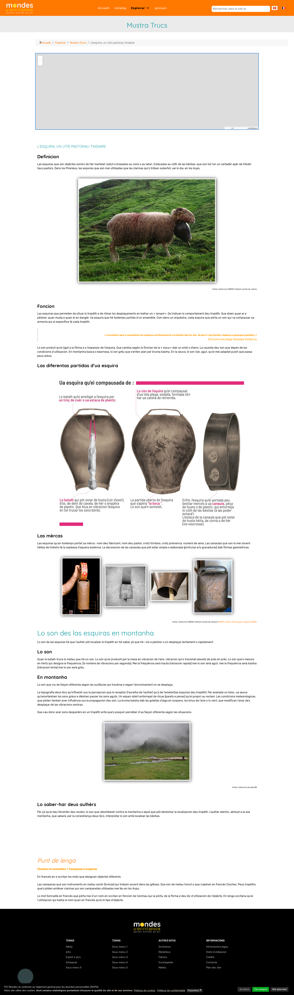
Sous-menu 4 (120, 962)
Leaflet (228, 128)
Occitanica (165, 946)
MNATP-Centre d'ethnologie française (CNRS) (238, 622)
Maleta (162, 967)
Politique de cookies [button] (144, 990)
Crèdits (210, 957)
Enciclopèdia (166, 962)
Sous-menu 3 (120, 957)
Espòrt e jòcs (73, 957)
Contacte (211, 962)
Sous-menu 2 (120, 952)
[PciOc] (147, 926)
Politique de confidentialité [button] (171, 990)
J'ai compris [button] (260, 989)
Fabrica (163, 957)
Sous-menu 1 (119, 946)
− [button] (40, 63)
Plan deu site (213, 967)
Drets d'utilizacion (216, 952)
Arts (68, 952)
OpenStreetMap (240, 128)
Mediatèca (164, 952)
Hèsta (69, 946)
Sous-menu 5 (73, 967)
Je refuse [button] (244, 989)
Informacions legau (217, 946)
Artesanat (71, 962)
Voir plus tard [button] (279, 989)
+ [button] (40, 58)
